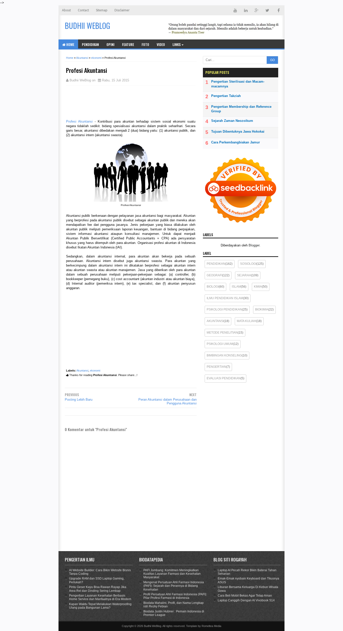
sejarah (244, 275)
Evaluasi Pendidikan (224, 378)
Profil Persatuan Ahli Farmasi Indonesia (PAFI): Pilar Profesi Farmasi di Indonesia (175, 596)
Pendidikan (90, 44)
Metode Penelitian (222, 332)
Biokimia (261, 309)
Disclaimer (122, 10)
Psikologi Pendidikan (224, 309)
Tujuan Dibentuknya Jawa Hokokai (237, 131)
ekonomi (95, 370)
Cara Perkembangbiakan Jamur (235, 142)
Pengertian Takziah (226, 96)
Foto (145, 44)
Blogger (254, 245)
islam (236, 286)
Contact (83, 10)
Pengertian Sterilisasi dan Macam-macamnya (237, 84)
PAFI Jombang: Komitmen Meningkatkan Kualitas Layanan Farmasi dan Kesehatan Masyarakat (172, 573)
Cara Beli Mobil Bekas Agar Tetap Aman (245, 595)
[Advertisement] (106, 101)
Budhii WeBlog (152, 625)
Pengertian (216, 367)
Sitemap (101, 10)
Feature (128, 44)
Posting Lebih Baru (78, 399)
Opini (110, 44)
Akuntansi (82, 370)
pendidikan (216, 264)
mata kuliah (246, 321)
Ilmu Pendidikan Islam (225, 298)
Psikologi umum (220, 344)
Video (161, 44)
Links (177, 44)
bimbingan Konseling (224, 355)
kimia (258, 286)
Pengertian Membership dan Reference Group (241, 109)
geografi (214, 275)
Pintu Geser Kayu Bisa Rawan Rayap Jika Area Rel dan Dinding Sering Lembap (97, 588)
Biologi (213, 286)
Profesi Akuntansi (79, 121)
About (66, 10)
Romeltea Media (211, 625)
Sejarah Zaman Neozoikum (232, 121)
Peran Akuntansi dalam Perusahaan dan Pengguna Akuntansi (167, 401)
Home (70, 44)
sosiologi (248, 264)
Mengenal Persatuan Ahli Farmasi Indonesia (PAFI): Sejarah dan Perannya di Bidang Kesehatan (173, 586)
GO (272, 60)
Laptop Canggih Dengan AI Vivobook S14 (246, 600)
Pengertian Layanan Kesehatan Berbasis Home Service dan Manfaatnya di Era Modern (100, 597)
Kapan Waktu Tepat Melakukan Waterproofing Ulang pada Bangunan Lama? (100, 605)
